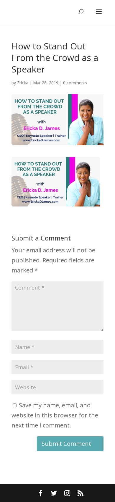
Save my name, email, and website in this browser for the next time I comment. (55, 415)
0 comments (75, 82)
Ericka (22, 82)
